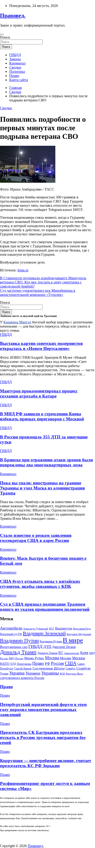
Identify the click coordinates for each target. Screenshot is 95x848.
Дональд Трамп (18, 652)
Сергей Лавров (23, 668)
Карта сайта (18, 80)
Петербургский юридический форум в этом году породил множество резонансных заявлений (43, 709)
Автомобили (11, 628)
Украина (16, 673)
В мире (73, 640)
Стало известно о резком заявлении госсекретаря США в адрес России (35, 538)
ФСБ (62, 673)
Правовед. (12, 15)
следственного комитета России (22, 678)
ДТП (47, 646)
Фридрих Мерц (74, 673)
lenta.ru (23, 270)
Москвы (78, 658)
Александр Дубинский (35, 628)
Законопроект (71, 653)
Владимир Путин (19, 641)
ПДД (13, 664)
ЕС (60, 652)
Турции (4, 673)
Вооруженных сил (13, 647)
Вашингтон (63, 628)
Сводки (15, 67)
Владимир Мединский (79, 634)
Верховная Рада (82, 628)
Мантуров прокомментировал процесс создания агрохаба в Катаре (38, 393)
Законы (15, 59)
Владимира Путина (51, 641)
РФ (47, 663)
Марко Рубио (34, 658)
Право (14, 76)
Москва (52, 657)
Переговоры (24, 664)
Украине (32, 673)
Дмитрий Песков (64, 647)
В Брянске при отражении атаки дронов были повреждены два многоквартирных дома (46, 462)
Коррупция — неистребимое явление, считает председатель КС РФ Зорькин (45, 763)
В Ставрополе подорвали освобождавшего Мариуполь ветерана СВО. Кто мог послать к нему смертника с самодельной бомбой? (43, 282)
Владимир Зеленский (44, 633)
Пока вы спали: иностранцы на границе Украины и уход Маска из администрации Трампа (42, 487)
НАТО (4, 664)
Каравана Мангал (17, 322)
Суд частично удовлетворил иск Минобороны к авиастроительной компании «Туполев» (37, 293)
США (70, 663)
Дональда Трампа (47, 653)
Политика (17, 71)
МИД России (16, 658)
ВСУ (51, 628)
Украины (50, 672)
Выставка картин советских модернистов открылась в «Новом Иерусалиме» (41, 346)
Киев (84, 652)
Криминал (17, 63)
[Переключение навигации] (2, 34)
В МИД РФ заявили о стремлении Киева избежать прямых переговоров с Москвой (42, 416)
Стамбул (70, 668)
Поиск (5, 37)
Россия (57, 663)
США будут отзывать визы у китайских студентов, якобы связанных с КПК (40, 584)
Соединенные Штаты (49, 668)
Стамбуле (83, 668)
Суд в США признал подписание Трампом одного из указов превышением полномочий (44, 607)
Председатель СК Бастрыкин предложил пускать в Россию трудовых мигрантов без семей (43, 737)
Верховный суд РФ (11, 634)
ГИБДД (15, 55)
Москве (65, 658)
